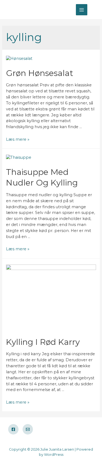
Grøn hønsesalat (39, 73)
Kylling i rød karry (43, 342)
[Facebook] (13, 429)
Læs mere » (17, 139)
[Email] (28, 429)
